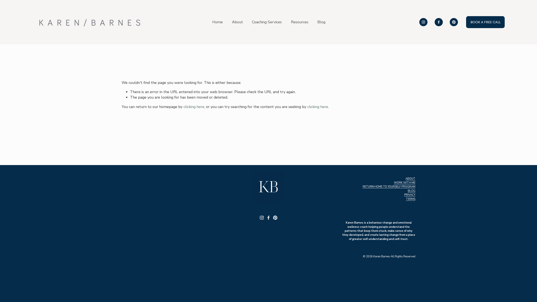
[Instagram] (423, 22)
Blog (321, 22)
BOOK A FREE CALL (486, 22)
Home (217, 22)
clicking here (194, 106)
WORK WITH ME (404, 183)
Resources (299, 22)
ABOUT (410, 179)
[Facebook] (439, 22)
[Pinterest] (454, 22)
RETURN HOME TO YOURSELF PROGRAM (389, 187)
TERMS (410, 199)
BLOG (411, 191)
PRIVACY (409, 195)
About (237, 22)
